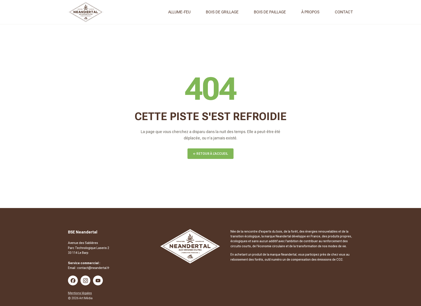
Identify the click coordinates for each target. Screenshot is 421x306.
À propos (310, 12)
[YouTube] (98, 280)
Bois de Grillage (222, 12)
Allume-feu (179, 12)
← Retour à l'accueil (210, 153)
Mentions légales (80, 293)
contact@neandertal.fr (93, 268)
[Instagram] (85, 280)
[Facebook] (73, 280)
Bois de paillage (270, 12)
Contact (344, 12)
